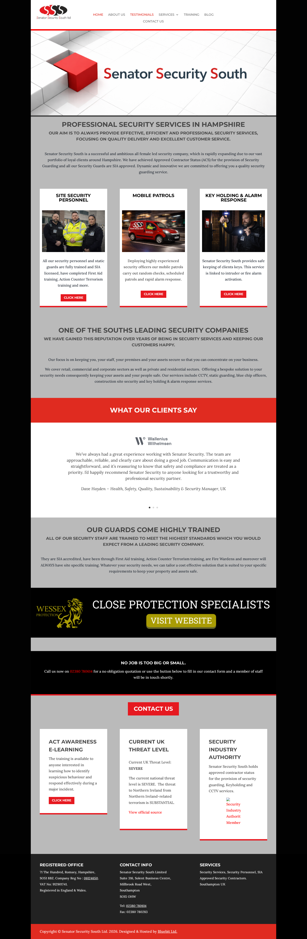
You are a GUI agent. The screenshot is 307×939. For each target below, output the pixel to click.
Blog (209, 15)
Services (166, 15)
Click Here (73, 298)
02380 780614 (81, 671)
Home (98, 15)
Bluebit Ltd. (167, 931)
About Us (116, 15)
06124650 (91, 878)
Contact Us (153, 21)
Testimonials (142, 15)
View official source (145, 812)
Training (191, 15)
